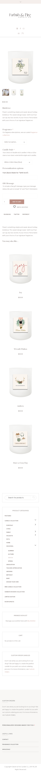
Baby (8, 578)
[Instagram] (17, 28)
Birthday (9, 575)
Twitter (16, 214)
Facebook (7, 214)
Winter (10, 557)
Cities (8, 529)
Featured (8, 516)
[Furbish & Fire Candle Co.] (20, 15)
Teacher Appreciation (14, 568)
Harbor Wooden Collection (15, 592)
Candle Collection (11, 521)
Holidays (9, 536)
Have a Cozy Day (20, 463)
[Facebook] (20, 28)
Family (8, 532)
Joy (20, 292)
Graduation (10, 564)
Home (8, 542)
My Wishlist (31, 621)
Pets (8, 539)
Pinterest (25, 214)
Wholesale (6, 749)
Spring (10, 561)
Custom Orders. (10, 715)
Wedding (9, 571)
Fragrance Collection (10, 744)
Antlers (20, 406)
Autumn (11, 554)
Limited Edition (10, 597)
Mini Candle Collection (13, 587)
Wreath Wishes (20, 349)
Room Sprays (9, 602)
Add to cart (17, 202)
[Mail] (23, 28)
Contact (5, 739)
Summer (11, 551)
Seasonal (9, 546)
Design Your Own (12, 582)
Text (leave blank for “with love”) (15, 173)
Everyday (9, 525)
